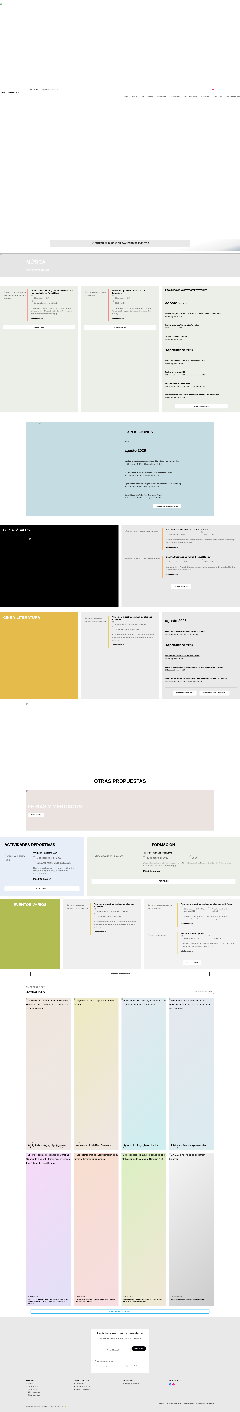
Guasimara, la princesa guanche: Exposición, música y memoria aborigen (151, 461)
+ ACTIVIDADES (42, 889)
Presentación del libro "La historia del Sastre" (182, 656)
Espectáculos (33, 1386)
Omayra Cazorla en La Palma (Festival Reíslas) (188, 557)
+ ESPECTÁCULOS (181, 586)
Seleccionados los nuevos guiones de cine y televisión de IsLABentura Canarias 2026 (143, 1300)
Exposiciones (33, 1389)
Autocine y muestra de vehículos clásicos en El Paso (184, 631)
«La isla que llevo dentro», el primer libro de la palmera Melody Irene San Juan (140, 1146)
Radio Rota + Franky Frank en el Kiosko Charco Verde (185, 361)
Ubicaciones (80, 1384)
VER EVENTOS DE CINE (185, 693)
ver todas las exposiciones (167, 506)
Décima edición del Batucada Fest (177, 383)
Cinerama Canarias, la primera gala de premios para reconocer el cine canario (194, 667)
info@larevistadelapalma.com (50, 89)
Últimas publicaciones (131, 1384)
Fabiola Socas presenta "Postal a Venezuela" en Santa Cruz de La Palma (192, 395)
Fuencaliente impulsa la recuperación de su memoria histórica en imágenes (95, 1300)
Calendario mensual (83, 1386)
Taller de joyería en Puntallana (157, 853)
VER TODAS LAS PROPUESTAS (120, 974)
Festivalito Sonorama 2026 (175, 372)
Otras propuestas (34, 1395)
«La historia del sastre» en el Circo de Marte (187, 529)
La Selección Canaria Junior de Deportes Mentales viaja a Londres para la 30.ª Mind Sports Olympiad (47, 1146)
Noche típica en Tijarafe (192, 933)
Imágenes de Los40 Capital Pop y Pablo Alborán (93, 1145)
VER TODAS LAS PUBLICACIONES (120, 1311)
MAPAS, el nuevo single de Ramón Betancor (187, 1299)
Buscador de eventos (83, 1389)
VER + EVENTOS (192, 963)
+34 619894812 (34, 89)
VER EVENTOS (36, 815)
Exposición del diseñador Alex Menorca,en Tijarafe (143, 495)
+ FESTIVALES (39, 327)
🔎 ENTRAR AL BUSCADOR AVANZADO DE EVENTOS (120, 243)
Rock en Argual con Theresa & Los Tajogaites (182, 325)
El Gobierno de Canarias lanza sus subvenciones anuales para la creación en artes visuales (189, 1146)
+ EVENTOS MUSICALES (201, 406)
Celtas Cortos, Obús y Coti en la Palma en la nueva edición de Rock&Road (52, 291)
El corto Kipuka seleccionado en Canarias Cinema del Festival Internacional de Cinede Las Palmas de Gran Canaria (48, 1301)
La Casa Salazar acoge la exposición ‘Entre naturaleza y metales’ (148, 472)
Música (30, 1383)
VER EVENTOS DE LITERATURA (214, 693)
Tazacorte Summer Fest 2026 (176, 336)
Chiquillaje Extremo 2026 (45, 853)
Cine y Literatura (34, 1392)
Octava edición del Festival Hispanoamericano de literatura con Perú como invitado (196, 678)
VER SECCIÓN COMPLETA (203, 992)
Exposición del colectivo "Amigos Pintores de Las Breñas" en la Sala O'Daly (152, 484)
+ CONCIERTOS (120, 327)
